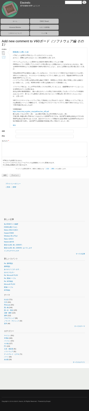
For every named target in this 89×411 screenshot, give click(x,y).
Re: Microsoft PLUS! (11, 275)
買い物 (6, 307)
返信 (14, 125)
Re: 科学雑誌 (8, 281)
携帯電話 (7, 266)
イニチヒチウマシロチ (11, 251)
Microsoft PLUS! (9, 284)
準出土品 (7, 305)
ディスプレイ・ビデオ (11, 354)
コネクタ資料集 (44, 27)
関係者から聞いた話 (21, 52)
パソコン (7, 341)
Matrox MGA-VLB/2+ (11, 230)
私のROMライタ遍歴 (11, 224)
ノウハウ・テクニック (11, 321)
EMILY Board (44, 21)
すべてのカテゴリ (79, 362)
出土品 (6, 299)
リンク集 (44, 33)
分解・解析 (8, 313)
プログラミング (9, 318)
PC (5, 346)
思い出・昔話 (8, 310)
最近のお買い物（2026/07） (13, 245)
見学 (5, 323)
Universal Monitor (15, 27)
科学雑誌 (7, 290)
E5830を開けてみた (10, 227)
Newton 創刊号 (9, 242)
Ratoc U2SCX (8, 239)
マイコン (7, 335)
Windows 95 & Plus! (11, 236)
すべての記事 (80, 254)
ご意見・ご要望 (49, 168)
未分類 (6, 359)
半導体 (6, 338)
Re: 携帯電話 (8, 263)
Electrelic (25, 2)
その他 (6, 343)
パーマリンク (4, 57)
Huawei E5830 (9, 233)
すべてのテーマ (79, 326)
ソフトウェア (8, 351)
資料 (5, 315)
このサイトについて (15, 33)
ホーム (15, 21)
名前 (3, 131)
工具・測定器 (8, 349)
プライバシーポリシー (13, 184)
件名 (3, 136)
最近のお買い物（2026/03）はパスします (18, 248)
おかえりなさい (9, 272)
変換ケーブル (8, 287)
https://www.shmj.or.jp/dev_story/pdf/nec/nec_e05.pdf (31, 111)
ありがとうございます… (12, 269)
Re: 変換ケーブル (10, 278)
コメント (5, 141)
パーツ (6, 357)
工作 (5, 302)
